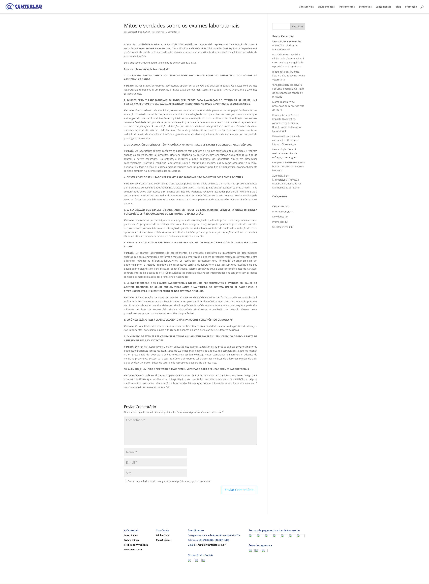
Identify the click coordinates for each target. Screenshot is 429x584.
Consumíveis (306, 7)
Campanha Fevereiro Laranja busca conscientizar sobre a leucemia (288, 166)
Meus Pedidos (163, 539)
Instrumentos (347, 7)
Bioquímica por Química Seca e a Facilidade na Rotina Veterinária (288, 75)
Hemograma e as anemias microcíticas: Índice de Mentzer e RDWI (286, 45)
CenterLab (132, 31)
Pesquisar (297, 26)
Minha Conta (163, 535)
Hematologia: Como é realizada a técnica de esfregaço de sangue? (284, 153)
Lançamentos (383, 7)
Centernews (279, 206)
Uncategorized (280, 227)
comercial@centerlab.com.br (210, 544)
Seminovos (365, 7)
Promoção (411, 7)
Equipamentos (326, 7)
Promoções (278, 221)
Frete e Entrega (132, 539)
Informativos (158, 31)
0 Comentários (173, 31)
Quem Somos (131, 535)
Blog (398, 7)
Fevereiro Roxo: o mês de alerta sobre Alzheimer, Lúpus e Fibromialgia (286, 140)
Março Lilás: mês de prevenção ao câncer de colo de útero (288, 106)
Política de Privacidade (136, 544)
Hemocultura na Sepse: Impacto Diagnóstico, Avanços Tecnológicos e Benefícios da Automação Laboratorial (286, 123)
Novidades (278, 216)
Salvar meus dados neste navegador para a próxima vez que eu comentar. (169, 481)
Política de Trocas (133, 549)
